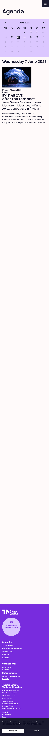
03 (37, 32)
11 (43, 37)
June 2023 (20, 23)
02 (31, 32)
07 (18, 37)
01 (24, 32)
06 (12, 37)
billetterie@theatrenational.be (12, 648)
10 (37, 37)
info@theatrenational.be (10, 703)
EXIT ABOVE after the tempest (18, 97)
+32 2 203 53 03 (7, 646)
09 (31, 37)
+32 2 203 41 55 (7, 701)
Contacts (5, 712)
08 (24, 37)
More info (5, 658)
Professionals (6, 714)
